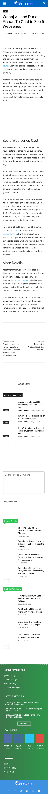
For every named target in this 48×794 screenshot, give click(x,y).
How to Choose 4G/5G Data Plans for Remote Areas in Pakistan (29, 598)
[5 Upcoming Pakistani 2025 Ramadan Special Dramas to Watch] (9, 405)
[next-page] (8, 441)
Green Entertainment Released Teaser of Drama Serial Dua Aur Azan (31, 430)
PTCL (43, 589)
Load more (23, 723)
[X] (27, 791)
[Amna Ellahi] (4, 33)
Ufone (35, 589)
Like (8, 735)
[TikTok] (21, 791)
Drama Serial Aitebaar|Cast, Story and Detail (36, 347)
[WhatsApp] (33, 791)
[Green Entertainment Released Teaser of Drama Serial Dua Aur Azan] (9, 431)
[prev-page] (4, 441)
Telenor (20, 589)
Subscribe (40, 735)
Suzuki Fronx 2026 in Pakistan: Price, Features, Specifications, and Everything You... (31, 570)
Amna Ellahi (12, 33)
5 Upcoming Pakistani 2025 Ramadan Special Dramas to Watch (30, 404)
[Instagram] (15, 791)
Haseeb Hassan (21, 280)
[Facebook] (9, 791)
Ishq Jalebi (13, 230)
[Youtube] (39, 791)
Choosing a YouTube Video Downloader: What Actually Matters (29, 530)
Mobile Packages (15, 670)
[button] (4, 3)
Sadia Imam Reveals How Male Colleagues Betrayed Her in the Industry (31, 544)
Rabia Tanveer (23, 410)
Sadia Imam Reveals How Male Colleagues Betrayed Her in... (23, 710)
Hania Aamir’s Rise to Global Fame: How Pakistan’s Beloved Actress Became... (30, 557)
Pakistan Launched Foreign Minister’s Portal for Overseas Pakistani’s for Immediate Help (11, 350)
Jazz (12, 589)
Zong (28, 589)
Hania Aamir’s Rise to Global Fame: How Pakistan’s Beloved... (22, 716)
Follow (19, 735)
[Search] (44, 3)
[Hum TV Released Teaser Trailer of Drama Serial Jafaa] (9, 419)
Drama (5, 11)
